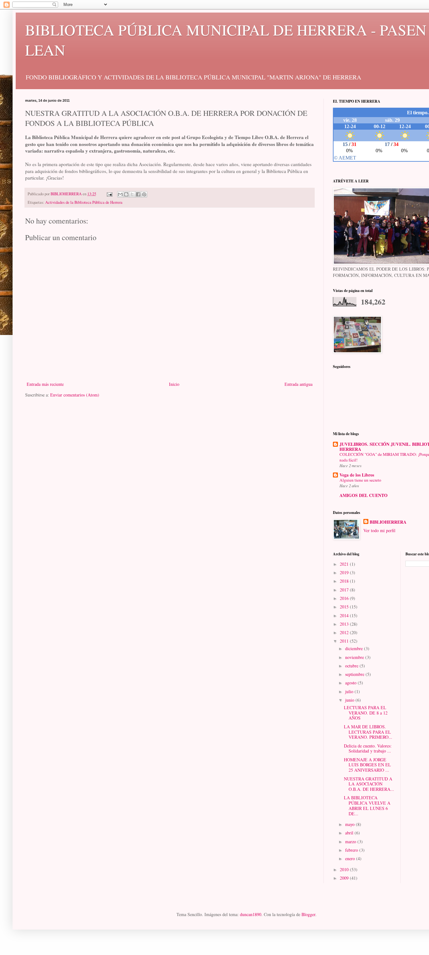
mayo (350, 824)
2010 (345, 869)
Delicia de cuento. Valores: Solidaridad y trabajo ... (368, 748)
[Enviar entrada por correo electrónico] (109, 194)
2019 (345, 572)
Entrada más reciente (45, 384)
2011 (345, 641)
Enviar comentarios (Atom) (74, 395)
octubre (352, 666)
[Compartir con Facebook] (138, 194)
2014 (345, 615)
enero (350, 858)
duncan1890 (250, 914)
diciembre (354, 648)
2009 (345, 878)
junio (350, 700)
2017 (345, 590)
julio (350, 691)
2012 (345, 632)
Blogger (308, 914)
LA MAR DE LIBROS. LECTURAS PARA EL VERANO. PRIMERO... (368, 732)
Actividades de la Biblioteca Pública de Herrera (83, 202)
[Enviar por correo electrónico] (120, 194)
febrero (352, 850)
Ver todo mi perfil (379, 530)
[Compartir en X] (132, 194)
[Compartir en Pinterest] (144, 194)
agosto (351, 683)
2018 (345, 581)
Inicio (174, 384)
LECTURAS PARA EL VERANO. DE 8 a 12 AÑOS (366, 712)
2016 (345, 598)
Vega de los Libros (356, 475)
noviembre (355, 657)
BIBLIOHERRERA (388, 522)
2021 (345, 564)
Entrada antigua (298, 384)
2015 (345, 607)
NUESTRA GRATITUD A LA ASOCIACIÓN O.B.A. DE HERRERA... (369, 784)
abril (350, 833)
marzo (351, 841)
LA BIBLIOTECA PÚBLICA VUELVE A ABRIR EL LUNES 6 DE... (367, 805)
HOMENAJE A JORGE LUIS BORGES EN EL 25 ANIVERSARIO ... (367, 765)
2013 (345, 624)
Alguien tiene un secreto (360, 480)
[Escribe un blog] (126, 194)
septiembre (355, 674)
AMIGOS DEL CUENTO (363, 495)
